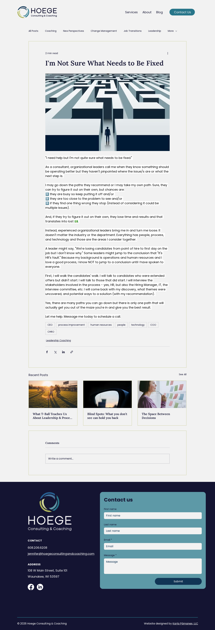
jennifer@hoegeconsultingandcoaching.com (61, 554)
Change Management (104, 31)
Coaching (50, 31)
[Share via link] (71, 352)
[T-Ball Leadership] (53, 394)
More (171, 31)
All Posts (33, 31)
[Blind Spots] (107, 394)
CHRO (51, 331)
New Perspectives (73, 31)
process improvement (71, 325)
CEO (50, 325)
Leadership (154, 31)
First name (110, 509)
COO (153, 325)
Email (108, 539)
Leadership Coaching (58, 340)
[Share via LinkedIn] (63, 352)
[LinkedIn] (40, 587)
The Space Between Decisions (156, 416)
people (121, 325)
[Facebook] (31, 587)
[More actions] (168, 53)
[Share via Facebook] (47, 352)
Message (110, 555)
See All (182, 374)
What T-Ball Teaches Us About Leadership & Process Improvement (53, 416)
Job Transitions (133, 31)
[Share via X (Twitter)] (55, 352)
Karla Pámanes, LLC (185, 623)
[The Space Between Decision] (162, 394)
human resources (101, 325)
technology (138, 325)
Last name (110, 524)
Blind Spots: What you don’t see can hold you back (107, 416)
